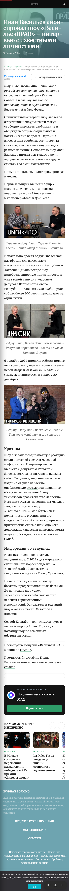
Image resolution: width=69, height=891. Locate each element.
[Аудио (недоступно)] (49, 885)
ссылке (25, 650)
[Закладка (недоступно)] (62, 885)
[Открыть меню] (5, 4)
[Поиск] (64, 4)
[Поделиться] (55, 885)
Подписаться (34, 708)
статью (32, 488)
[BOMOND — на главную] (34, 4)
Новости (18, 66)
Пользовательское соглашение (27, 852)
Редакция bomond (15, 76)
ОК (34, 887)
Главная (8, 66)
